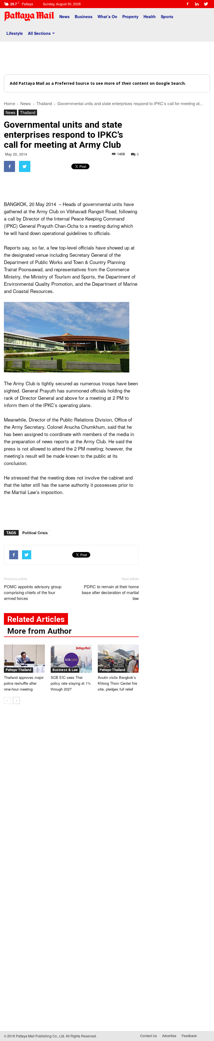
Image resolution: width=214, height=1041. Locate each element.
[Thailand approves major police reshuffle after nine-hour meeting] (24, 659)
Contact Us (148, 1035)
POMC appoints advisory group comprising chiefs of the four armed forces (32, 592)
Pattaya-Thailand (18, 670)
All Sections (39, 33)
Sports (167, 16)
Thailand (27, 112)
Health (150, 16)
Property (130, 16)
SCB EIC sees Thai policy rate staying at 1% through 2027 (71, 683)
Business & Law (65, 670)
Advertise (169, 1035)
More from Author (39, 631)
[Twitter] (206, 4)
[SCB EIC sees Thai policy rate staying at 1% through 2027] (71, 659)
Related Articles (36, 619)
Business (84, 16)
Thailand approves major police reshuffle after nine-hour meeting (23, 683)
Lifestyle (14, 33)
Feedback (189, 1035)
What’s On (107, 16)
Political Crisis (35, 532)
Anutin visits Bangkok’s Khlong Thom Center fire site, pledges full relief (117, 683)
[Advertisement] (107, 58)
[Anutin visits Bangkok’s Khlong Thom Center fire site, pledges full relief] (118, 659)
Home (9, 103)
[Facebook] (187, 4)
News (64, 16)
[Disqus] (71, 793)
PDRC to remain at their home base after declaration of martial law (110, 592)
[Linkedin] (197, 4)
